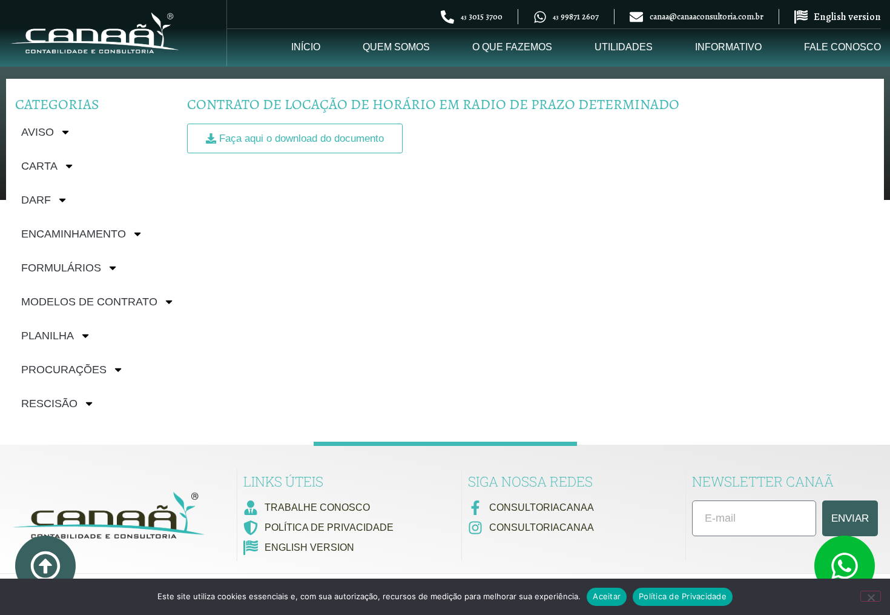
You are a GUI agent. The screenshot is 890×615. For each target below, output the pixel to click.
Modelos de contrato (89, 302)
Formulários (61, 268)
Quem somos (396, 47)
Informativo (728, 47)
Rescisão (49, 403)
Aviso (37, 132)
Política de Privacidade (683, 596)
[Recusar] (870, 596)
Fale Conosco (842, 47)
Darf (36, 200)
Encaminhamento (73, 234)
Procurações (64, 370)
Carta (39, 166)
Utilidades (624, 47)
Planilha (47, 336)
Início (305, 47)
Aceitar (607, 596)
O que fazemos (512, 47)
